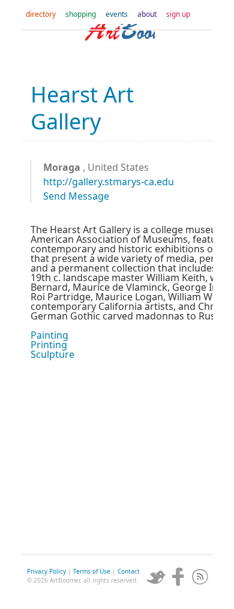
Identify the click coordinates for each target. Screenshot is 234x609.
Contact (129, 571)
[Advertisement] (117, 455)
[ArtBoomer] (117, 48)
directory (41, 14)
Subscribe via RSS (200, 576)
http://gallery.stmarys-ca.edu (108, 181)
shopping (80, 14)
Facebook (178, 576)
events (117, 14)
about (147, 14)
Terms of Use (91, 571)
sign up (178, 14)
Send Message (76, 196)
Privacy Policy (46, 571)
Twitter (156, 576)
